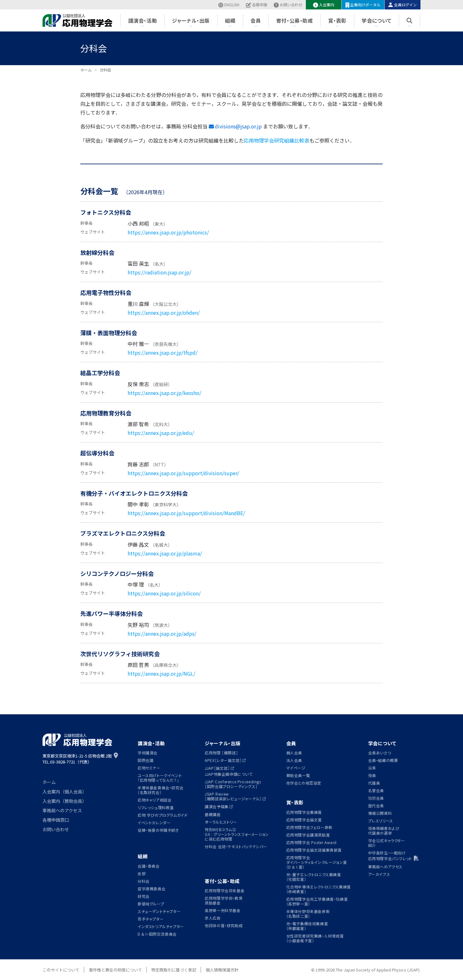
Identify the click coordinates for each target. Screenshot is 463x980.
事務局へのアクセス (62, 810)
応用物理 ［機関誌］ (221, 752)
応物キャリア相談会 (154, 800)
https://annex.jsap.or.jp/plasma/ (165, 553)
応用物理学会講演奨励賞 (308, 834)
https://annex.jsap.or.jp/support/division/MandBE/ (186, 513)
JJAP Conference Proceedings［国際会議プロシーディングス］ (233, 784)
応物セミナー (149, 767)
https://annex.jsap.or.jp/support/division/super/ (183, 473)
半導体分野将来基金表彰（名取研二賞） (308, 914)
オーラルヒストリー (221, 822)
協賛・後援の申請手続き (158, 830)
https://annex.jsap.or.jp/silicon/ (164, 593)
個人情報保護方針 (222, 970)
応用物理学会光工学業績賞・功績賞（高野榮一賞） (317, 901)
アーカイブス (379, 874)
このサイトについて (61, 970)
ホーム (49, 782)
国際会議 (145, 760)
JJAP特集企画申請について (229, 774)
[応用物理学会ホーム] (78, 20)
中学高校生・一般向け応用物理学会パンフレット (390, 855)
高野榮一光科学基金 (222, 910)
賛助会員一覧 (298, 775)
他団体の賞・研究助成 (224, 925)
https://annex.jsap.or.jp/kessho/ (164, 393)
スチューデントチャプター (159, 911)
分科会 (144, 881)
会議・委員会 (149, 866)
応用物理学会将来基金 (224, 890)
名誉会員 (376, 790)
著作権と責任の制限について (115, 970)
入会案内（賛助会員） (65, 801)
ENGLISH (231, 4)
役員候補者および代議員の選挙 (383, 830)
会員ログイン (405, 4)
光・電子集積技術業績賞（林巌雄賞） (307, 926)
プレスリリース (380, 820)
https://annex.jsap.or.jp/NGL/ (161, 673)
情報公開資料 (380, 813)
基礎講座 (212, 814)
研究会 (144, 896)
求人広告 (212, 918)
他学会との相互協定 (303, 783)
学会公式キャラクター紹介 (386, 843)
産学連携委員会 (151, 888)
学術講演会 (147, 752)
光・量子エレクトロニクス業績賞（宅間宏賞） (313, 877)
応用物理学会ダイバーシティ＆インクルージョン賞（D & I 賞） (316, 862)
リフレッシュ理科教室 (156, 807)
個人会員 (294, 752)
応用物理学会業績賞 (304, 812)
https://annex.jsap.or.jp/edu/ (161, 432)
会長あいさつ (379, 752)
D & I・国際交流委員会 (157, 934)
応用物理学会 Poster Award (311, 842)
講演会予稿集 (217, 806)
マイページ (296, 767)
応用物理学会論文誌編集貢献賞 (314, 850)
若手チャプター (150, 918)
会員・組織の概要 (383, 760)
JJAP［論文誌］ (217, 768)
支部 (142, 873)
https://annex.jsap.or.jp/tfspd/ (162, 352)
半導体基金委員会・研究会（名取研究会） (160, 790)
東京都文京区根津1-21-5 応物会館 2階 (77, 756)
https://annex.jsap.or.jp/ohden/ (164, 312)
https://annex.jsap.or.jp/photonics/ (168, 232)
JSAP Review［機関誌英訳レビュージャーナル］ (233, 796)
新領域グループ (151, 903)
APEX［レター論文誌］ (223, 760)
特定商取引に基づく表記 (173, 970)
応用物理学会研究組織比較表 (276, 140)
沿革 (372, 767)
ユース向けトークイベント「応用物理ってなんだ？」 (160, 778)
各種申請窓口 (56, 820)
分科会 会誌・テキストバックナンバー (236, 846)
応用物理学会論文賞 (304, 819)
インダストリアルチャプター (161, 926)
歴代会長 (376, 805)
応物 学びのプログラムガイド (163, 815)
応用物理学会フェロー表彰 (309, 827)
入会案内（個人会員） (65, 791)
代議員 (374, 783)
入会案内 (326, 4)
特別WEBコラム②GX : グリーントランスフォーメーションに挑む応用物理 (237, 834)
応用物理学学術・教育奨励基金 (224, 900)
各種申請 (259, 4)
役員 (372, 775)
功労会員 (376, 798)
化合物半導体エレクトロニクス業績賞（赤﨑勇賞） (318, 889)
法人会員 (294, 760)
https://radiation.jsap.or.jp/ (159, 272)
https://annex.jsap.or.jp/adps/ (162, 633)
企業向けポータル (365, 4)
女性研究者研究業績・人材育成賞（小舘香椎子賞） (315, 938)
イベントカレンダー (154, 822)
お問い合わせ (291, 4)
